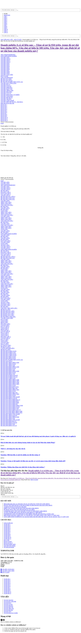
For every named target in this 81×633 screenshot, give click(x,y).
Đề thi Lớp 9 (4, 116)
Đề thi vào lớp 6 (8, 541)
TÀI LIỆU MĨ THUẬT (7, 97)
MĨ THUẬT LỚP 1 (6, 309)
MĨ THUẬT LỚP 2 (6, 347)
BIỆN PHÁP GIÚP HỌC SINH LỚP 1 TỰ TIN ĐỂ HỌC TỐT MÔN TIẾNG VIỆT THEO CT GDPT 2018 (31, 515)
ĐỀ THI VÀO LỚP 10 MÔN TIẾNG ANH (12, 405)
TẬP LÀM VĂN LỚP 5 (7, 225)
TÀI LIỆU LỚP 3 (5, 64)
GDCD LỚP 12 (5, 335)
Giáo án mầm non (8, 523)
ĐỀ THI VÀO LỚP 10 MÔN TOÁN (10, 407)
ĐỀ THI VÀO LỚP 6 (6, 79)
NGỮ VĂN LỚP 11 (6, 193)
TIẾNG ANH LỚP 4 (6, 219)
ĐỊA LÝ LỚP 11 (5, 332)
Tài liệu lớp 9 (7, 535)
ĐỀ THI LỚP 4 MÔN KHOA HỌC (10, 387)
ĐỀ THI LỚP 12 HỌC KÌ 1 (8, 198)
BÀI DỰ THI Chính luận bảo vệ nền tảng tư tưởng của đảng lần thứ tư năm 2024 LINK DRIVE (28, 505)
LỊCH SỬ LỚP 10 (5, 331)
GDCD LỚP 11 (5, 334)
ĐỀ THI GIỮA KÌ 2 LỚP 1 (8, 312)
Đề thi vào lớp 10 (8, 543)
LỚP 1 (5, 16)
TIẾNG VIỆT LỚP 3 (6, 212)
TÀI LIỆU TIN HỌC (6, 99)
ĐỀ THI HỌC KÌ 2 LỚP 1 (7, 315)
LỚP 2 (5, 18)
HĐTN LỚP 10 (5, 329)
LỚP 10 (6, 29)
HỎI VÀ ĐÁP (4, 76)
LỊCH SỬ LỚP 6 (5, 325)
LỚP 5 (5, 22)
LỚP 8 (5, 26)
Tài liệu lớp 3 (7, 527)
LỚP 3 (5, 19)
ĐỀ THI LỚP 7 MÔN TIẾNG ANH (10, 362)
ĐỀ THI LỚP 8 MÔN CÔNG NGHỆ (10, 420)
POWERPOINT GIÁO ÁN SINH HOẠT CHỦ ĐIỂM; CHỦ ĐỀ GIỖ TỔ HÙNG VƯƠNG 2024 (29, 514)
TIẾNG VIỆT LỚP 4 (6, 218)
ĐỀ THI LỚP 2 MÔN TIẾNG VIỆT (10, 381)
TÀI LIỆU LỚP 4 (5, 66)
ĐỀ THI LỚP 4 (4, 222)
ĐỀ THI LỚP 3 (4, 209)
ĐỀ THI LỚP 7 (4, 236)
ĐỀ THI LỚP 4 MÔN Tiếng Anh (9, 388)
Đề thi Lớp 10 (4, 117)
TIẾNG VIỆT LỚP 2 (6, 202)
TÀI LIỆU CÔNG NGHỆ (7, 100)
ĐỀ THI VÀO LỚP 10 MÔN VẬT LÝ (11, 409)
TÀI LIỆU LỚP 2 (5, 63)
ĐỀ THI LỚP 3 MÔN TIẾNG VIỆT (10, 384)
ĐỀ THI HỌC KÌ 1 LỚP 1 (7, 314)
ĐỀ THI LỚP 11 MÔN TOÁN (8, 354)
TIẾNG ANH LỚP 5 (6, 226)
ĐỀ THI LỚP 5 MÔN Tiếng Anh (9, 392)
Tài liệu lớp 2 (7, 525)
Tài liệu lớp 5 (7, 530)
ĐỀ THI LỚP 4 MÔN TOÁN (8, 358)
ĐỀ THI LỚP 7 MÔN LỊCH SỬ (9, 415)
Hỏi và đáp (6, 540)
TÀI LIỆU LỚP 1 (5, 57)
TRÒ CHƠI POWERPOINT (8, 185)
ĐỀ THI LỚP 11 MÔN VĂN (8, 378)
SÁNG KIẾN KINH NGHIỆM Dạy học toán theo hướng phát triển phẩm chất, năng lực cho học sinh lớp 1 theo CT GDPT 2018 (36, 516)
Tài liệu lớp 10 (7, 537)
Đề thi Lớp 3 (4, 107)
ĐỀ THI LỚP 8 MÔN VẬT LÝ (9, 425)
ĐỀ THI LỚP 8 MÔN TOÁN (8, 368)
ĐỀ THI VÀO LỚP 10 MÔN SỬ (9, 404)
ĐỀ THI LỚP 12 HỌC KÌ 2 (8, 199)
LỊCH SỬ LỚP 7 (5, 342)
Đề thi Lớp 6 (4, 112)
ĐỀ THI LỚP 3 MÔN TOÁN (8, 357)
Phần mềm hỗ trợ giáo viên (7, 103)
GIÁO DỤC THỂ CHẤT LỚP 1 (9, 308)
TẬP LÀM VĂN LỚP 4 (7, 221)
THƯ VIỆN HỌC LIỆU (7, 39)
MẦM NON (7, 15)
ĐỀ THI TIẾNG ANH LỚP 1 (8, 316)
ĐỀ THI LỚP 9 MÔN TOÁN (8, 372)
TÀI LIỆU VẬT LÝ (6, 93)
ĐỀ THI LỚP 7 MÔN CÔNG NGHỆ (10, 414)
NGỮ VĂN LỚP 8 (5, 241)
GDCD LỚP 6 (4, 321)
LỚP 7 (5, 25)
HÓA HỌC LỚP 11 (6, 192)
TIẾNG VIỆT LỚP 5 (6, 228)
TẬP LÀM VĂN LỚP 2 (7, 205)
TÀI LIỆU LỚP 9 (5, 73)
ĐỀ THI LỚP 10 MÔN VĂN (8, 352)
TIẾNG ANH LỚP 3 (6, 213)
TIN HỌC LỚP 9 (5, 245)
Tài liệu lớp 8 (7, 534)
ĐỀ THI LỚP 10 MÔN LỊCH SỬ (9, 375)
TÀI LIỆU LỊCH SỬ (6, 86)
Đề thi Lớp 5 (4, 110)
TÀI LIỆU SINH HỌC (6, 87)
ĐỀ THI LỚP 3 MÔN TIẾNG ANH (10, 382)
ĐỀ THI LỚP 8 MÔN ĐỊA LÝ (8, 421)
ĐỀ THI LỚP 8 (4, 239)
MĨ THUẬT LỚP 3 (6, 349)
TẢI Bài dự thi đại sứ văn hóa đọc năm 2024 (15, 506)
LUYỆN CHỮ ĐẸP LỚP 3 (7, 348)
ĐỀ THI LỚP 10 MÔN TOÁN (8, 351)
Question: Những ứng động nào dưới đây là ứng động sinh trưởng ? (23, 467)
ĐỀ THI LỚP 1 (4, 306)
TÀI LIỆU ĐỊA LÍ (5, 84)
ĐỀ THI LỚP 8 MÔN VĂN (8, 369)
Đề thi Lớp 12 (4, 120)
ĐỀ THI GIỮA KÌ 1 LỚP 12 (8, 196)
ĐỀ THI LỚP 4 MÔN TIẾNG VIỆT (10, 389)
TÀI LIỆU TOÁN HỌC (7, 96)
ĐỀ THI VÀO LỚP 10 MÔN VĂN (10, 408)
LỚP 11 (6, 31)
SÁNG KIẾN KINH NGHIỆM (9, 233)
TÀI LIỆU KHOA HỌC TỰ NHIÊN (10, 94)
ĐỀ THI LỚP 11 (5, 190)
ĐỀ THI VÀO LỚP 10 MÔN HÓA (10, 401)
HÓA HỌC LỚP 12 (6, 336)
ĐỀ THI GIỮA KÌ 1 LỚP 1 (8, 311)
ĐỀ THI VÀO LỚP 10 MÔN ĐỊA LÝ (10, 399)
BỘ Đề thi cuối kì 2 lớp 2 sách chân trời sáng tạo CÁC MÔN (19, 509)
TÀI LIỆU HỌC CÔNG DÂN (8, 83)
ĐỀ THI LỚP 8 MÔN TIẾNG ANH (10, 367)
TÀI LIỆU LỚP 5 (5, 67)
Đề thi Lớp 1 (4, 104)
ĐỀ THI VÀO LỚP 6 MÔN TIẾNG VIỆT (11, 412)
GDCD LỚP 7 (4, 341)
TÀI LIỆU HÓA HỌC (6, 92)
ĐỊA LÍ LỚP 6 (4, 319)
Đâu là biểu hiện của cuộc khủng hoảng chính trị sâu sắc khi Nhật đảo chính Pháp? (28, 442)
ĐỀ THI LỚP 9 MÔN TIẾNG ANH (10, 371)
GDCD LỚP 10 (5, 328)
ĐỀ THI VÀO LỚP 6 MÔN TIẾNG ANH (11, 411)
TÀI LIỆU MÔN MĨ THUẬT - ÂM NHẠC (12, 102)
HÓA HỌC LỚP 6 (5, 324)
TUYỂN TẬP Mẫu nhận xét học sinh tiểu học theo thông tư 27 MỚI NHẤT (23, 512)
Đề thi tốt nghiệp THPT (10, 544)
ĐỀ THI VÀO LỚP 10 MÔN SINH (10, 402)
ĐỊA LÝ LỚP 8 (5, 344)
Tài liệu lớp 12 (7, 538)
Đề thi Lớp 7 (4, 113)
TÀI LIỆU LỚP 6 (5, 69)
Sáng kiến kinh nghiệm (9, 545)
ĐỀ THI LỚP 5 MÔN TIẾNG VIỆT (10, 394)
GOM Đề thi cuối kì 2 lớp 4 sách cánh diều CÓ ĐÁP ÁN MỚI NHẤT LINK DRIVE (25, 511)
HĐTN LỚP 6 (4, 322)
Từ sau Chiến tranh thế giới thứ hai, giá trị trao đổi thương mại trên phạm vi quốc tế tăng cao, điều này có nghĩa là (38, 436)
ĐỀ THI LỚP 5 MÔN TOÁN (8, 395)
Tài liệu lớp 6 (7, 531)
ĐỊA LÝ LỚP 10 (5, 326)
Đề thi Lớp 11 (4, 119)
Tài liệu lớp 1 (7, 524)
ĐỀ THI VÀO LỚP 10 (6, 80)
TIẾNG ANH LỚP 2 (6, 203)
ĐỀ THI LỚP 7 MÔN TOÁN (8, 364)
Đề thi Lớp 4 (4, 109)
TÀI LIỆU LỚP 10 (5, 59)
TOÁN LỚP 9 (4, 243)
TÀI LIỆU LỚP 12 (5, 62)
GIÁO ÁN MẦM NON (7, 77)
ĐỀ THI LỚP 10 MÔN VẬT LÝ (9, 377)
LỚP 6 (5, 23)
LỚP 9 (5, 28)
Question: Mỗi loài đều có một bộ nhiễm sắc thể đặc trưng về (20, 455)
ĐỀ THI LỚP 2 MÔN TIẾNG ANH (10, 379)
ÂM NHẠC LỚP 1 (5, 304)
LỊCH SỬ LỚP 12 (5, 338)
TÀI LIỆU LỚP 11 (5, 60)
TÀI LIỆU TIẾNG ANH (7, 90)
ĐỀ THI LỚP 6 (4, 232)
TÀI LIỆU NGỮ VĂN (6, 89)
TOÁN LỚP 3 (4, 211)
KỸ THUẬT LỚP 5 (6, 345)
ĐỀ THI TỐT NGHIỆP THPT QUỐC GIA (12, 82)
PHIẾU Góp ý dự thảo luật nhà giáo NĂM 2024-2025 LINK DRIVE (21, 508)
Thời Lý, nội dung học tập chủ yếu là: (13, 448)
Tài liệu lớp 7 (7, 533)
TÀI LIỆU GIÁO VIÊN (7, 74)
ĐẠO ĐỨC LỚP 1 (5, 305)
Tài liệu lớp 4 (7, 528)
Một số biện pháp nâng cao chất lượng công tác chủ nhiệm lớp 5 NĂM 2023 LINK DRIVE (27, 504)
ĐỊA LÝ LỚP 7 (5, 339)
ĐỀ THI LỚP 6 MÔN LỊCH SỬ (9, 398)
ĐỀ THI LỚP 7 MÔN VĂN (8, 365)
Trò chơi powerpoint (9, 547)
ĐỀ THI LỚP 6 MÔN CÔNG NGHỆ (10, 397)
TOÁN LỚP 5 (4, 229)
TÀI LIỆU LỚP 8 (5, 72)
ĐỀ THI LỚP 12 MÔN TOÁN (8, 355)
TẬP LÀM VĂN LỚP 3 (7, 215)
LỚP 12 (6, 32)
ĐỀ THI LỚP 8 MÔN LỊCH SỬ (9, 422)
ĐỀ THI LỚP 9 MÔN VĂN (8, 374)
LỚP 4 (5, 21)
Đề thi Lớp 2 (4, 106)
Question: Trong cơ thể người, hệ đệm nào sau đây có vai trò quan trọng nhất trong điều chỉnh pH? (33, 461)
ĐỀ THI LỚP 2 (4, 206)
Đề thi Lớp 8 (4, 114)
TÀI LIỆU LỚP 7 (5, 70)
